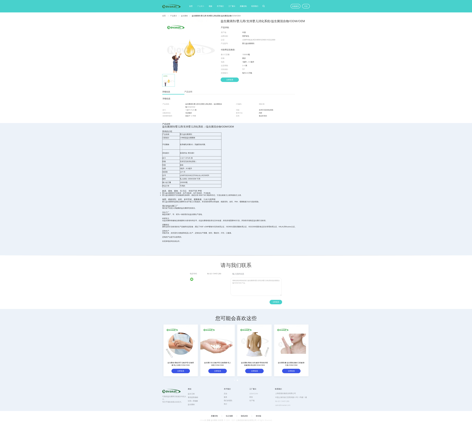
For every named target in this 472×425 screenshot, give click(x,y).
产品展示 (200, 6)
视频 (210, 6)
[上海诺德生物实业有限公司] (193, 279)
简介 (225, 404)
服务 (225, 397)
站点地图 (229, 416)
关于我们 (220, 6)
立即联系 (229, 80)
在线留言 (295, 6)
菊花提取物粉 (193, 397)
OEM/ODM (253, 393)
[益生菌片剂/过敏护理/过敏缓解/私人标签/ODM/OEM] (217, 341)
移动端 (258, 416)
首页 (191, 6)
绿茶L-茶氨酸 (193, 401)
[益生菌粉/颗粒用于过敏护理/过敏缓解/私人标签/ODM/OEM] (180, 341)
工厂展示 (231, 6)
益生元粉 (191, 394)
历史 (225, 393)
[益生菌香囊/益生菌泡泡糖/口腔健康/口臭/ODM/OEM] (291, 341)
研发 (251, 397)
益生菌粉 (191, 404)
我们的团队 (228, 400)
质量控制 (243, 6)
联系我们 (254, 6)
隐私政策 (244, 416)
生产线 (252, 400)
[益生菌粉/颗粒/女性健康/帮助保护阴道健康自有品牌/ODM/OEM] (254, 341)
